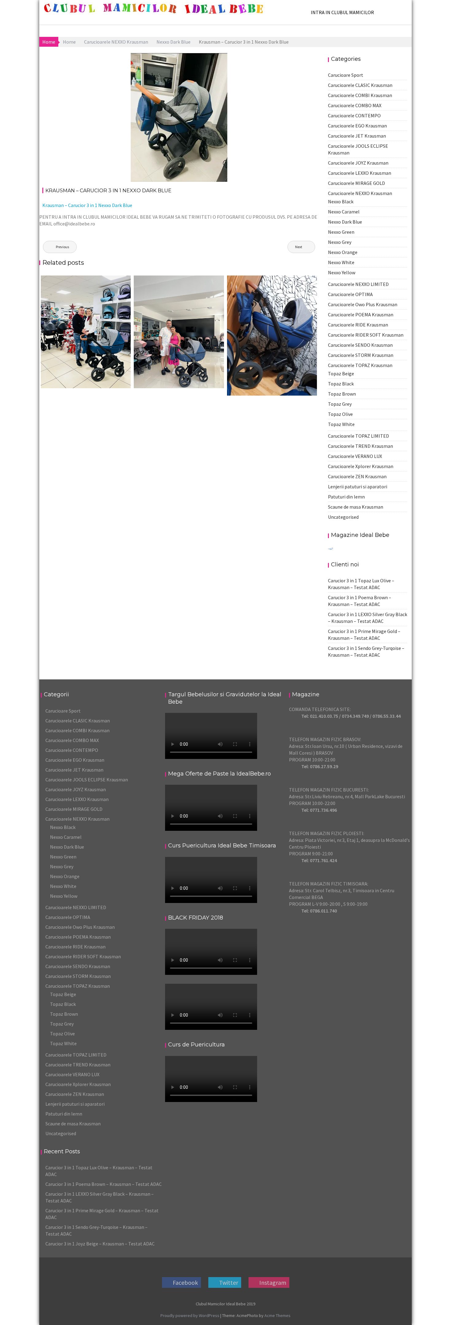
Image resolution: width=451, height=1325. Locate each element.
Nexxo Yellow (341, 272)
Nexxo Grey (339, 242)
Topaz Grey (340, 404)
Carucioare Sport (345, 75)
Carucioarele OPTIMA (350, 294)
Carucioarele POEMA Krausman (360, 314)
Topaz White (341, 424)
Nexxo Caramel (344, 212)
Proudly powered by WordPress (189, 1315)
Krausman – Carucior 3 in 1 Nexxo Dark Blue (87, 205)
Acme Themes (277, 1315)
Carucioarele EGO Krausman (357, 126)
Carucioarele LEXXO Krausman (359, 173)
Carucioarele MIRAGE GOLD (356, 183)
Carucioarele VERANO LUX (355, 456)
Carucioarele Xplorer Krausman (360, 466)
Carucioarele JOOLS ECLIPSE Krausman (86, 779)
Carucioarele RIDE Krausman (358, 325)
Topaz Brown (342, 394)
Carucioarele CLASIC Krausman (360, 85)
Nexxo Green (341, 232)
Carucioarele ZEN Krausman (357, 476)
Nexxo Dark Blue (205, 58)
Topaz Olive (340, 414)
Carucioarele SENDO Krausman (360, 345)
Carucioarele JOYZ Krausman (358, 163)
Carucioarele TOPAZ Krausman (360, 365)
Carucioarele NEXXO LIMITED (358, 284)
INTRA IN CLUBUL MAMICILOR (342, 12)
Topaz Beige (341, 373)
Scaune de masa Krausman (355, 507)
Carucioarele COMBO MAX (354, 105)
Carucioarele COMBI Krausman (360, 95)
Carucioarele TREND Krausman (360, 446)
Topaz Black (341, 384)
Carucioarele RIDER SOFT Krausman (365, 335)
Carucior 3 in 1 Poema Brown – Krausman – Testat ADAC (103, 1184)
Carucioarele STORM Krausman (360, 355)
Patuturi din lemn (346, 497)
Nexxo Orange (342, 252)
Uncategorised (343, 517)
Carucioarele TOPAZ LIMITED (358, 436)
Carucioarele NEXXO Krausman (360, 193)
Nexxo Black (340, 201)
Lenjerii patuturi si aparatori (357, 486)
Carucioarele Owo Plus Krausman (362, 304)
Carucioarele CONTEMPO (354, 115)
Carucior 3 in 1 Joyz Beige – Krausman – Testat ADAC (100, 1244)
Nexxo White (341, 262)
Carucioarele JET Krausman (357, 136)
